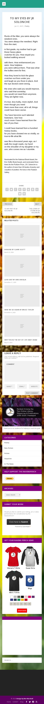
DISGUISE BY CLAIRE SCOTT (14, 249)
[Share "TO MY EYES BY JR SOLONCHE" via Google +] (15, 189)
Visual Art (8, 459)
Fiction (6, 453)
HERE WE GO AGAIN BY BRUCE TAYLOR (19, 310)
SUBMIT (15, 702)
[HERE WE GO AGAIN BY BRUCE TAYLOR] (22, 296)
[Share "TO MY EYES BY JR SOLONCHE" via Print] (24, 194)
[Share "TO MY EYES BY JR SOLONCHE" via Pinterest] (24, 189)
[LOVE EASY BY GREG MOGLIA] (22, 266)
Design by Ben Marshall (24, 699)
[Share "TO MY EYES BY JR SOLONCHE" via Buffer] (33, 189)
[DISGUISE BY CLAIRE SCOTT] (22, 235)
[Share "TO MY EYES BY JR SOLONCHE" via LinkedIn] (28, 189)
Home (9, 702)
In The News (8, 464)
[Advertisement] (22, 637)
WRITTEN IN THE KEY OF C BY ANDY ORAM (20, 340)
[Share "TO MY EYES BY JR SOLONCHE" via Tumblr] (20, 189)
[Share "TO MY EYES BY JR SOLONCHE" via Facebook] (7, 189)
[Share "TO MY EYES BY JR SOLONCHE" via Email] (20, 194)
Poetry (27, 26)
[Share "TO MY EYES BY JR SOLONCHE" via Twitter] (11, 189)
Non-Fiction (8, 448)
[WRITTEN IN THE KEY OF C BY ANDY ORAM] (22, 326)
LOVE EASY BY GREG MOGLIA (15, 280)
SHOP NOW (22, 611)
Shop (21, 702)
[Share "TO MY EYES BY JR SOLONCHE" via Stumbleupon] (37, 189)
